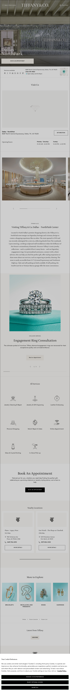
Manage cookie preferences (35, 677)
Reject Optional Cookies (35, 682)
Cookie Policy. (62, 671)
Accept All (35, 687)
